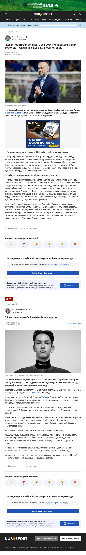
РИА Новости (34, 393)
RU (74, 14)
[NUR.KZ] (43, 14)
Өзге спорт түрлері (55, 20)
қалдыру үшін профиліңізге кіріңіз (56, 264)
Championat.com (13, 113)
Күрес (44, 20)
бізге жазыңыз (31, 228)
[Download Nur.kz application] (43, 5)
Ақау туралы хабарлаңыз (47, 538)
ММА (24, 20)
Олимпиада (68, 20)
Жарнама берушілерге (70, 538)
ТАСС (44, 397)
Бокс (30, 20)
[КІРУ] (80, 14)
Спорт (7, 20)
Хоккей (36, 20)
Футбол (17, 20)
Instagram (71, 285)
